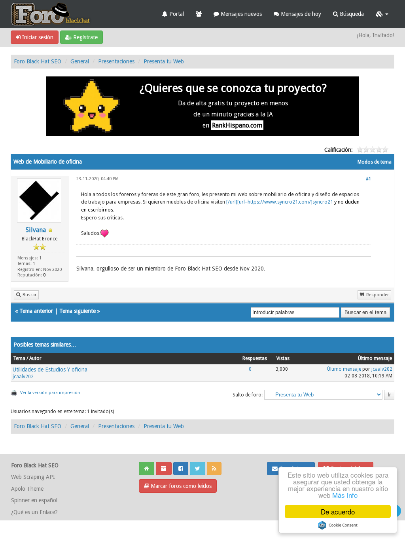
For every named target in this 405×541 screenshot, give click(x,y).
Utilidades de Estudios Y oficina (50, 369)
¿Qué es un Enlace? (34, 512)
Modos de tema (375, 162)
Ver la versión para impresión (50, 392)
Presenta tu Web (164, 61)
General (79, 61)
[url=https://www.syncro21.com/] (285, 202)
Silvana (36, 230)
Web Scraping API (33, 477)
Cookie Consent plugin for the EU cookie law (338, 525)
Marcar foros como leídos (180, 486)
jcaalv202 (23, 376)
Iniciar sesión (37, 37)
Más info (345, 495)
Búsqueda (351, 14)
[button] (382, 14)
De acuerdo (338, 511)
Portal (176, 14)
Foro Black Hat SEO (37, 61)
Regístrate (85, 37)
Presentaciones (116, 61)
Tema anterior (36, 311)
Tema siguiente (77, 311)
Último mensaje (344, 369)
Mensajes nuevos (240, 14)
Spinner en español (34, 500)
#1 (368, 178)
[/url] (231, 202)
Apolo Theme (27, 489)
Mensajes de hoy (300, 14)
